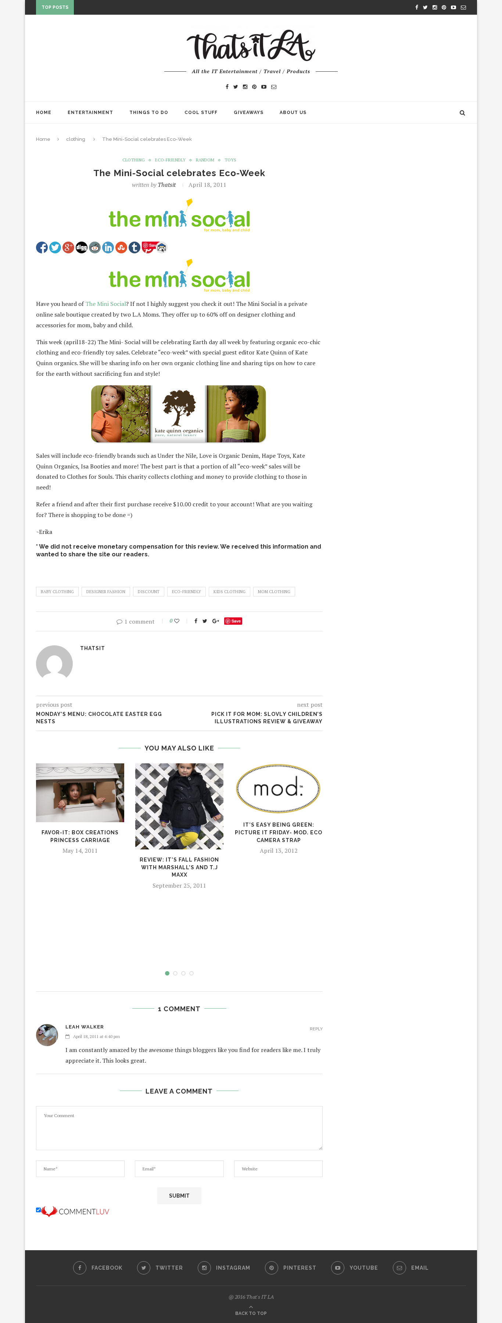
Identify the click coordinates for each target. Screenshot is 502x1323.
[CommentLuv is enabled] (75, 1210)
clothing (75, 139)
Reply (316, 1029)
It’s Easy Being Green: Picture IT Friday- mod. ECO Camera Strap (278, 832)
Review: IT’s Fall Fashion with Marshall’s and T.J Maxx (179, 867)
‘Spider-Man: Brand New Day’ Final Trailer (135, 11)
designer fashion (105, 591)
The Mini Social (105, 304)
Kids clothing (229, 591)
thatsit (167, 185)
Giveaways (248, 112)
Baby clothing (57, 591)
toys (230, 160)
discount (148, 591)
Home (43, 112)
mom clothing (274, 591)
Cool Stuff (201, 112)
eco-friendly (170, 160)
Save (236, 621)
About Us (293, 112)
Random (205, 160)
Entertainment (90, 112)
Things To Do (148, 112)
